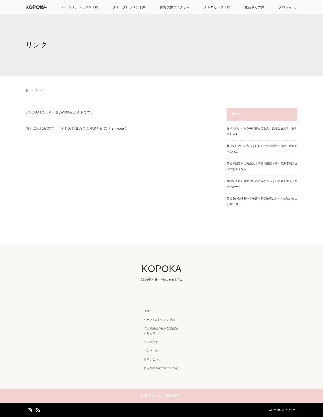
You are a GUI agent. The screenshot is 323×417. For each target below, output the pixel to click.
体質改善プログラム (175, 7)
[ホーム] (27, 84)
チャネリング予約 (217, 7)
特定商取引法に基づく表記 (161, 368)
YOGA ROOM (40, 112)
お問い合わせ (152, 359)
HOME (148, 311)
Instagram (29, 409)
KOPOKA (36, 7)
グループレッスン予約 (129, 7)
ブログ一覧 (151, 351)
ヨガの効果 (151, 342)
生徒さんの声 (254, 7)
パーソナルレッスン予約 (80, 7)
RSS (37, 409)
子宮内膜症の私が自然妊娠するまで (161, 331)
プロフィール (288, 7)
